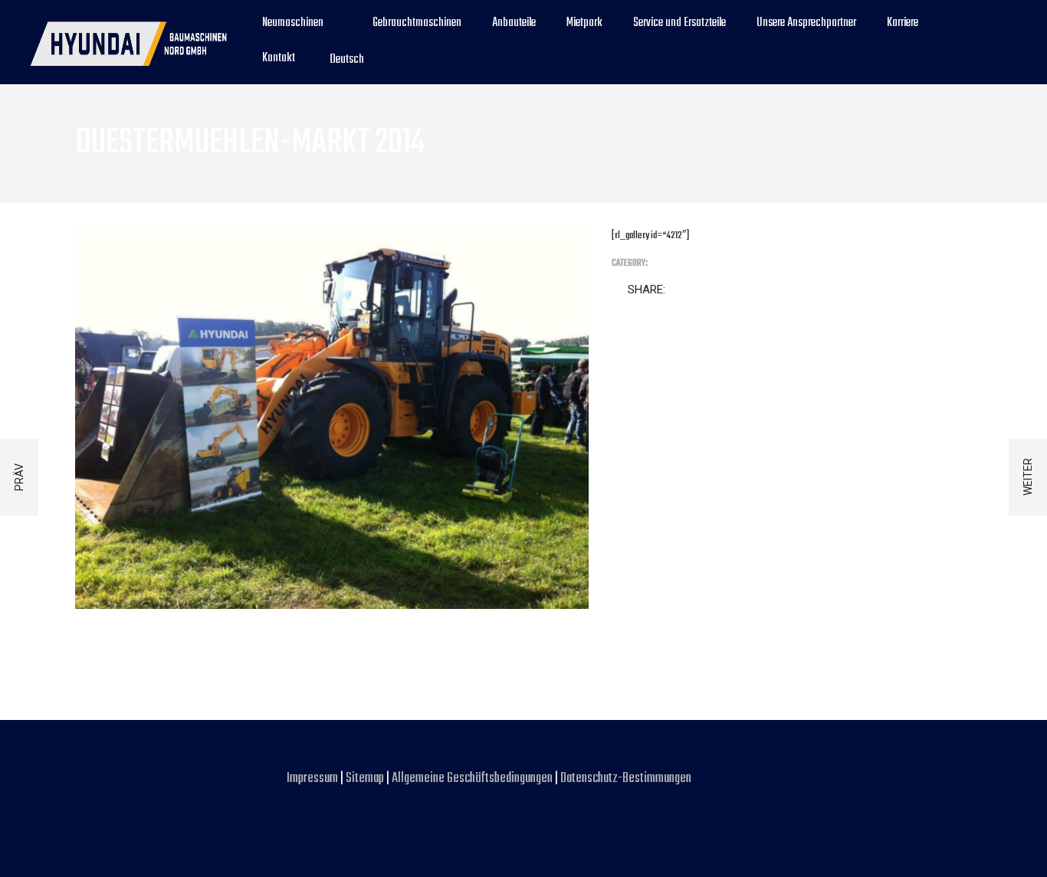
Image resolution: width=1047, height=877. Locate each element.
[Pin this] (744, 290)
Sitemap (365, 778)
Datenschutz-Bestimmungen (625, 778)
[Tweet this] (701, 290)
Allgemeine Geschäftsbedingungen (473, 778)
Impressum (313, 778)
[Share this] (680, 290)
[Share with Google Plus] (722, 290)
